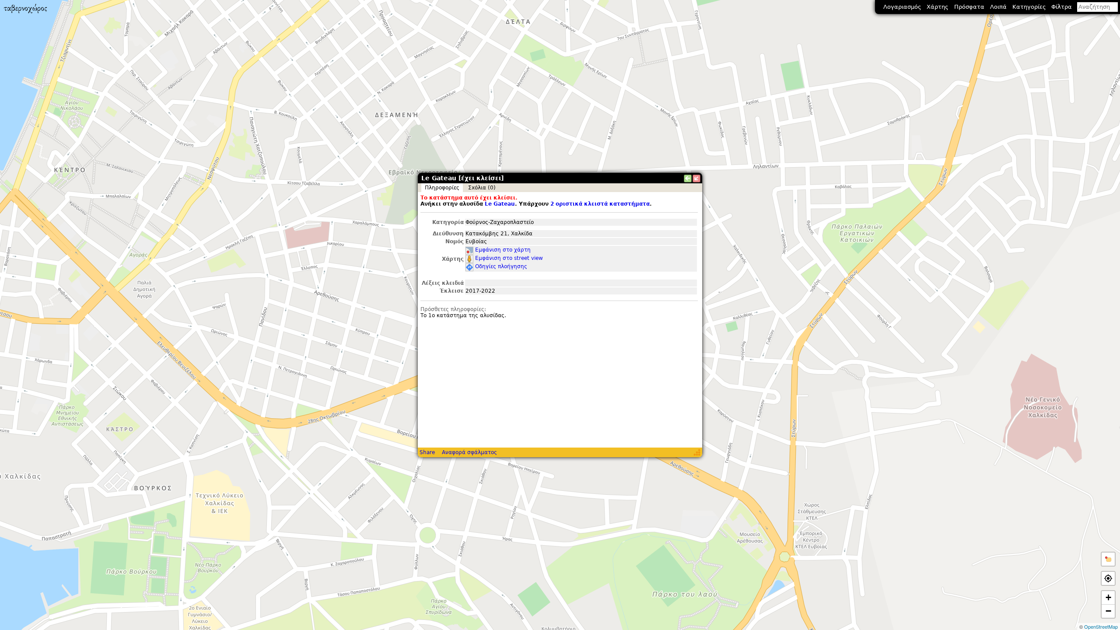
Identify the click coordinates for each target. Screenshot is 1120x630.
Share (427, 452)
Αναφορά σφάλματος (469, 452)
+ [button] (1108, 597)
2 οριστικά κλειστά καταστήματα (600, 204)
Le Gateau (500, 204)
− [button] (1108, 611)
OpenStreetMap (1101, 626)
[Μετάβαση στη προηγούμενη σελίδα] (688, 178)
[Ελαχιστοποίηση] (696, 178)
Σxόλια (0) (482, 188)
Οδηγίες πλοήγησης (501, 266)
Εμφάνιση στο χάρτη (503, 250)
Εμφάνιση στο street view (509, 258)
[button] (1108, 559)
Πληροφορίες (442, 188)
